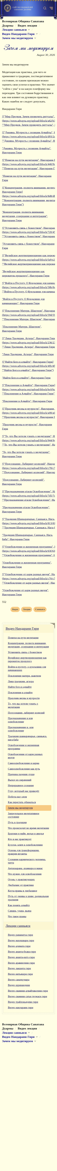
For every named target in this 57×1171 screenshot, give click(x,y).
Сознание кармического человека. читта (27, 861)
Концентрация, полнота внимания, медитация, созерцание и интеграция (28, 645)
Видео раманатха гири (20, 934)
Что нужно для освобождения (25, 873)
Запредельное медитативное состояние (23, 815)
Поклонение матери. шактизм (24, 675)
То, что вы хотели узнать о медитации (23, 705)
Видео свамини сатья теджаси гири (27, 996)
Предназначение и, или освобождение (20, 729)
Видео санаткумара (18, 979)
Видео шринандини (19, 985)
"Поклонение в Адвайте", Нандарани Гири (27, 401)
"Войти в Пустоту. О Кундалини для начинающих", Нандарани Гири (23, 301)
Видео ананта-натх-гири (21, 957)
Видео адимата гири (19, 946)
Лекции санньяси (18, 926)
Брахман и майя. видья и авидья (26, 833)
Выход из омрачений (19, 779)
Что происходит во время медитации (28, 828)
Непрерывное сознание (21, 785)
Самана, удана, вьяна (19, 910)
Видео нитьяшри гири (20, 974)
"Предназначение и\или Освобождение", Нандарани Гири (26, 509)
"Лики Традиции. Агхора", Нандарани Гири (28, 354)
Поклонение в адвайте (20, 692)
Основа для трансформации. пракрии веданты (23, 852)
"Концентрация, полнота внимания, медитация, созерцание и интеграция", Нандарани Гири (25, 216)
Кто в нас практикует (19, 839)
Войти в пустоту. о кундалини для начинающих (27, 668)
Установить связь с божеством (25, 652)
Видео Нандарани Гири (22, 628)
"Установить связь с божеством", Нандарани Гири (28, 245)
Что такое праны (17, 916)
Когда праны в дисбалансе (22, 890)
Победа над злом (17, 796)
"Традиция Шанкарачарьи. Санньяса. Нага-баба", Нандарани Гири (27, 537)
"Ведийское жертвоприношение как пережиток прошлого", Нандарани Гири (25, 273)
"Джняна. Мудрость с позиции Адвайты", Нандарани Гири (26, 150)
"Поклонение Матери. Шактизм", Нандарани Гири (22, 328)
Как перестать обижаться (22, 802)
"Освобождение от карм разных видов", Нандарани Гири (25, 592)
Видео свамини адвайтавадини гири (28, 990)
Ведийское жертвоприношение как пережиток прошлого (27, 659)
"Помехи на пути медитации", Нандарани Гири (26, 178)
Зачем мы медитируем (20, 807)
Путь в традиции (17, 822)
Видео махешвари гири (21, 940)
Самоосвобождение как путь (24, 768)
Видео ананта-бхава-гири (22, 951)
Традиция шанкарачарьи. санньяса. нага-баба (27, 738)
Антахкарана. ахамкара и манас (25, 868)
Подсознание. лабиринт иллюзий (26, 712)
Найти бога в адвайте (20, 686)
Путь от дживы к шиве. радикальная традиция (28, 898)
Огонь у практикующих (21, 879)
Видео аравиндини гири (21, 962)
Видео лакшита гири (19, 968)
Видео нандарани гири (20, 1007)
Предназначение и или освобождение (20, 720)
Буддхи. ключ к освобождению (25, 844)
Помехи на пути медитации (23, 637)
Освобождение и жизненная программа (23, 747)
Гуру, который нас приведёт (23, 791)
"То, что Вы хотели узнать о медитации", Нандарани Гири (26, 454)
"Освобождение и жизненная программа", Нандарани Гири (27, 564)
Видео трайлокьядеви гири (23, 1001)
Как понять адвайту (19, 905)
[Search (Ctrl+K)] (45, 8)
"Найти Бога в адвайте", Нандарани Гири (26, 377)
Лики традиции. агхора (21, 681)
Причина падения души (21, 774)
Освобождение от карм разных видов (25, 756)
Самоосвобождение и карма (23, 763)
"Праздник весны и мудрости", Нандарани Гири (27, 426)
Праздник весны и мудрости (24, 698)
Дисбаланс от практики (21, 885)
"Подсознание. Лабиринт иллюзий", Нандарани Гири (23, 481)
